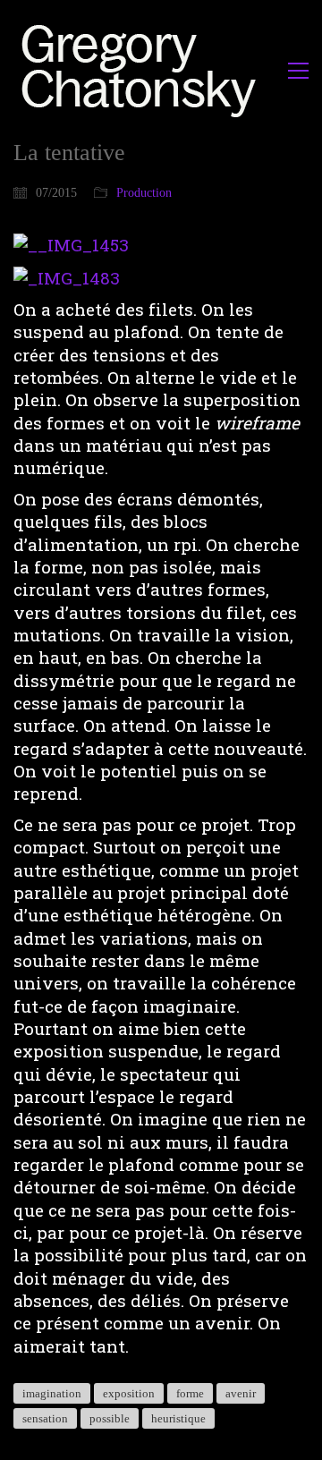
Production (144, 192)
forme (190, 1393)
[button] (298, 70)
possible (109, 1418)
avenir (240, 1393)
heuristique (178, 1418)
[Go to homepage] (143, 70)
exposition (129, 1393)
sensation (45, 1418)
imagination (51, 1393)
